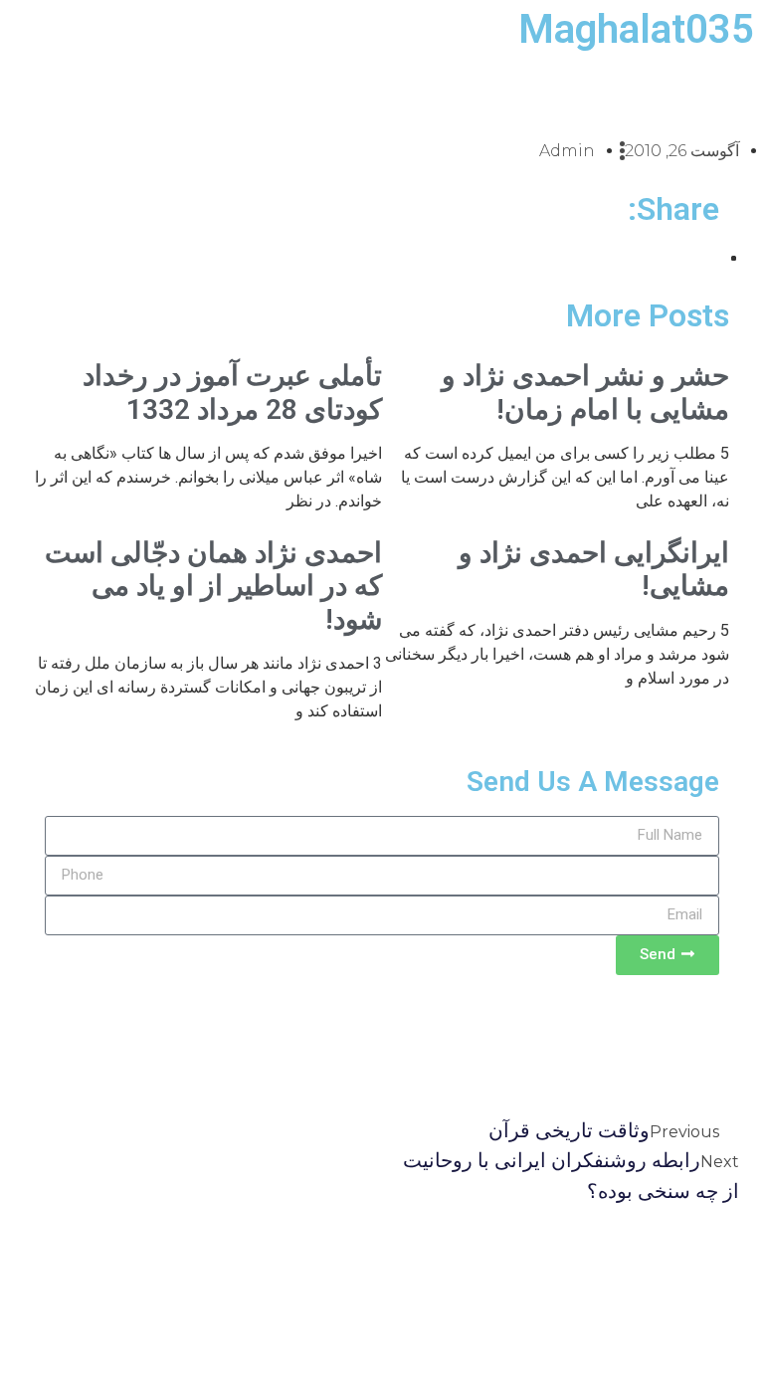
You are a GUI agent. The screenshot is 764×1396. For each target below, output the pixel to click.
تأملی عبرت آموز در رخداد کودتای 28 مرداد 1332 (232, 392)
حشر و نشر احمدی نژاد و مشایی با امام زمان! (585, 392)
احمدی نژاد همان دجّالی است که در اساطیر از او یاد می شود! (213, 586)
